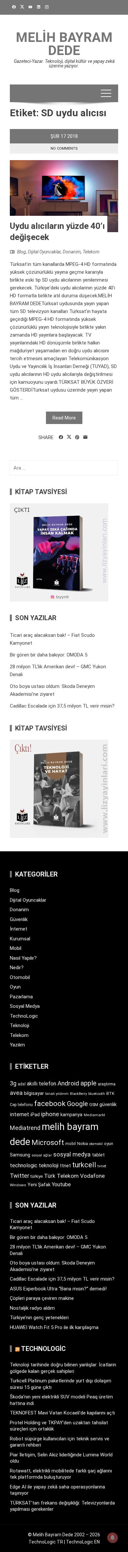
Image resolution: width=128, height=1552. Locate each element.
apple (88, 1083)
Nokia (82, 1143)
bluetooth (96, 1093)
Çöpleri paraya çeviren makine (42, 1298)
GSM (93, 1104)
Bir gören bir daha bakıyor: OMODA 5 (48, 655)
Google (77, 1104)
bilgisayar (34, 1093)
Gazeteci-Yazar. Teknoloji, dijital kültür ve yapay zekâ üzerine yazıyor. (64, 63)
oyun (108, 1143)
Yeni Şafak (39, 1184)
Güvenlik (19, 919)
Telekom (91, 251)
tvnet (101, 1166)
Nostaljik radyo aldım (32, 1308)
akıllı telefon (41, 1084)
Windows (18, 1185)
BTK (110, 1093)
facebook (50, 1103)
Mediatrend (25, 1127)
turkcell (84, 1165)
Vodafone (92, 1176)
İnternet (18, 929)
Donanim (72, 251)
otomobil (96, 1144)
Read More (64, 418)
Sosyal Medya (25, 1006)
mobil (70, 1143)
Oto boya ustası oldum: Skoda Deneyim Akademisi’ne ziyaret (52, 1266)
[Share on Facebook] (61, 437)
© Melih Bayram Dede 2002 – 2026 (64, 1534)
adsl (22, 1084)
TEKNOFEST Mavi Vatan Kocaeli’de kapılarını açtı (62, 1413)
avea (16, 1092)
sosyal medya (72, 1154)
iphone (50, 1114)
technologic (23, 1165)
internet (19, 1114)
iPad (35, 1114)
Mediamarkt (94, 1115)
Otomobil (20, 977)
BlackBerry (78, 1094)
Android (68, 1083)
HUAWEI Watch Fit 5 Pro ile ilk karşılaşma (54, 1327)
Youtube (61, 1184)
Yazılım (17, 1045)
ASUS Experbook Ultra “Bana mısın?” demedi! (58, 1289)
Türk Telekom (61, 1176)
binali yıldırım (57, 1094)
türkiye (37, 1176)
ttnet (65, 1166)
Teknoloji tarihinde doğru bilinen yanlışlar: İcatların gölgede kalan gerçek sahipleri (63, 1368)
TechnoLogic (24, 1016)
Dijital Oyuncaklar (44, 251)
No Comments (64, 148)
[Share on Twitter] (69, 437)
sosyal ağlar (42, 1155)
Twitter (19, 1175)
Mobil (15, 948)
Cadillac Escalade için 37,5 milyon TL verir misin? (62, 706)
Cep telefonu (21, 1104)
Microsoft (48, 1142)
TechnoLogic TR (46, 1541)
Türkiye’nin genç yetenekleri (39, 1318)
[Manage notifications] (112, 1537)
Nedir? (17, 967)
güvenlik (108, 1104)
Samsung (20, 1155)
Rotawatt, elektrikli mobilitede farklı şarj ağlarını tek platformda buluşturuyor (61, 1474)
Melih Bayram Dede (64, 44)
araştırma (107, 1083)
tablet (98, 1154)
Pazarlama (21, 997)
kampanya (71, 1114)
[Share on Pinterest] (77, 437)
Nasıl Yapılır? (23, 958)
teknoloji (48, 1165)
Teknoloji (19, 1025)
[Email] (85, 437)
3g (13, 1083)
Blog (21, 251)
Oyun (15, 987)
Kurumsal (20, 939)
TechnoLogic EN (83, 1541)
